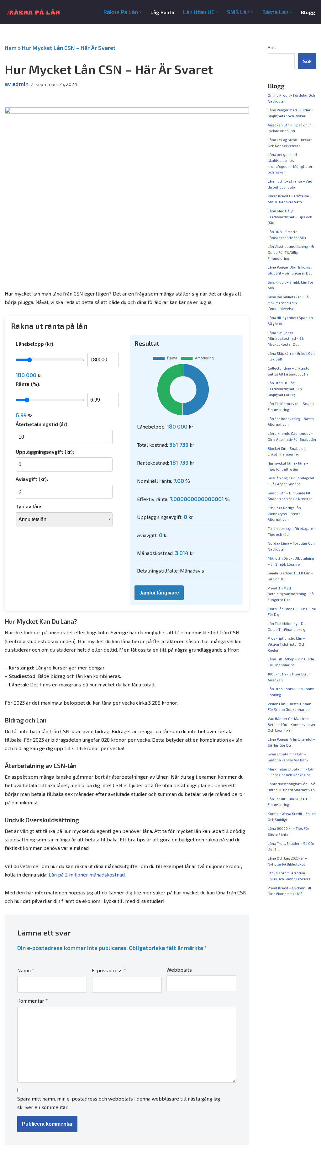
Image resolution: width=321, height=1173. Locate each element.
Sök (272, 47)
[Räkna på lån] (33, 12)
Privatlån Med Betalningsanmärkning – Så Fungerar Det (291, 594)
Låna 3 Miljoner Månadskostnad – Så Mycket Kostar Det (286, 338)
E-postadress (109, 970)
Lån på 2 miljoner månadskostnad (87, 874)
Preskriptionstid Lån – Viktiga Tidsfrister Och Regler (286, 644)
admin (20, 83)
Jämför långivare (159, 592)
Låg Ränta (162, 12)
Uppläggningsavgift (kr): (45, 452)
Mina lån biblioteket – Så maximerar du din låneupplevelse (288, 303)
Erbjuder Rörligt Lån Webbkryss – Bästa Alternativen (284, 513)
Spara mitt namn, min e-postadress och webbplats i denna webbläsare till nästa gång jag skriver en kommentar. (118, 1103)
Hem (11, 47)
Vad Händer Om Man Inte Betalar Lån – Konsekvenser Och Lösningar (292, 724)
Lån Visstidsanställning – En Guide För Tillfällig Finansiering (291, 252)
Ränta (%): (28, 384)
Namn (25, 970)
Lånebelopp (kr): (35, 344)
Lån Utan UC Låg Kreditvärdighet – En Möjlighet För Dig (285, 389)
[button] (140, 12)
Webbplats (179, 970)
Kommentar (32, 1000)
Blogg (308, 12)
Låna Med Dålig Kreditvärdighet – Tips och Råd (290, 217)
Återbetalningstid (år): (42, 424)
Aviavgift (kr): (32, 479)
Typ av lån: (28, 506)
